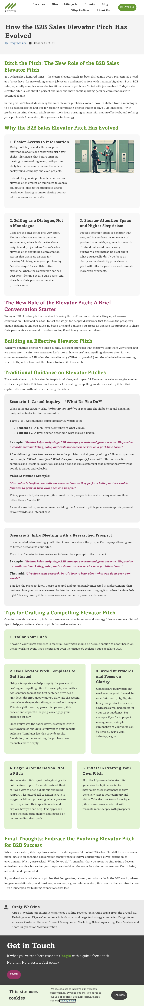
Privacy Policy (68, 1001)
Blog (105, 4)
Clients (89, 4)
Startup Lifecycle (64, 4)
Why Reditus (80, 10)
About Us (103, 10)
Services (39, 4)
